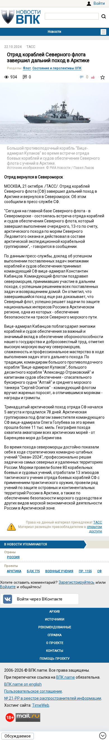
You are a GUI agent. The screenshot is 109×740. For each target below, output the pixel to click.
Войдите (8, 587)
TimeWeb (40, 705)
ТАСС (31, 47)
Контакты (54, 651)
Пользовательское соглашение (33, 691)
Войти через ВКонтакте (39, 599)
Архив (54, 611)
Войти (99, 3)
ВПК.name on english (23, 684)
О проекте (54, 643)
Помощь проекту (55, 658)
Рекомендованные (54, 627)
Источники (54, 619)
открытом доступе (94, 529)
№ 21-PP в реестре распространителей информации (52, 698)
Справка (54, 635)
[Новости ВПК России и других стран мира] (21, 22)
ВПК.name (65, 677)
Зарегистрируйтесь (76, 582)
